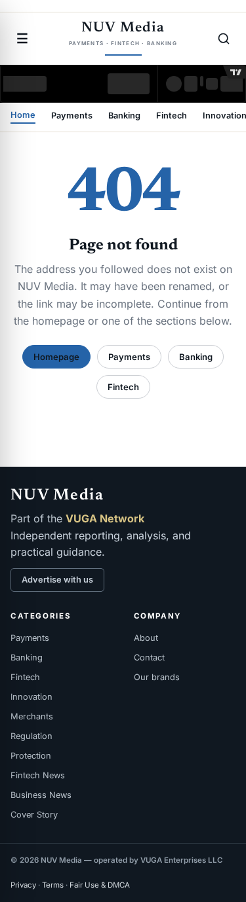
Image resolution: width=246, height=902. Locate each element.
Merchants (31, 716)
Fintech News (37, 775)
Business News (41, 795)
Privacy (23, 885)
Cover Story (34, 815)
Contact (149, 657)
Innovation (31, 697)
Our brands (157, 677)
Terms (53, 885)
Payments (71, 116)
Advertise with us (57, 580)
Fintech (171, 116)
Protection (30, 756)
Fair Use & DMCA (100, 885)
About (146, 638)
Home (22, 115)
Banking (124, 116)
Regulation (31, 736)
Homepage (56, 357)
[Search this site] (224, 38)
